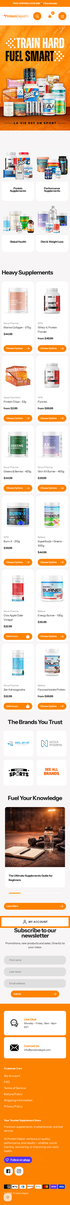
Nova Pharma (11, 323)
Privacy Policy (13, 1106)
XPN (40, 323)
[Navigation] (62, 16)
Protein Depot (20, 1193)
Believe (41, 537)
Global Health (18, 241)
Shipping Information (18, 1100)
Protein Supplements (18, 190)
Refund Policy (13, 1094)
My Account (12, 1076)
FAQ (7, 1082)
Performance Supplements (52, 190)
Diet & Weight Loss (52, 241)
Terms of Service (15, 1088)
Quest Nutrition (12, 397)
